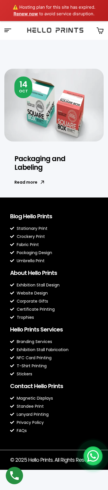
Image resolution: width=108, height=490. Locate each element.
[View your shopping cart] (100, 30)
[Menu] (10, 30)
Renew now (26, 13)
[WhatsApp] (93, 455)
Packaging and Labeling (39, 163)
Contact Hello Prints (36, 386)
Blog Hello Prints (31, 216)
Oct (23, 86)
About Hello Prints (33, 273)
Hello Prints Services (36, 329)
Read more (25, 182)
